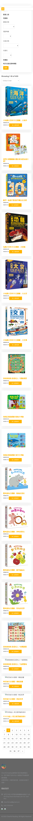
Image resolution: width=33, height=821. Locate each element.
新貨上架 (6, 14)
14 (4, 739)
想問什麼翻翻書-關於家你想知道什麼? (16, 160)
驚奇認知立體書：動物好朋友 (14, 493)
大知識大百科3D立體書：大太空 (15, 294)
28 (4, 747)
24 (16, 743)
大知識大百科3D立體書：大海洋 (15, 120)
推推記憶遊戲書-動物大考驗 (13, 417)
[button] (10, 81)
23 (12, 743)
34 (29, 747)
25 (20, 743)
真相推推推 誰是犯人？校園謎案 (15, 647)
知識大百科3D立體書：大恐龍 (14, 247)
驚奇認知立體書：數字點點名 (14, 570)
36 (14, 751)
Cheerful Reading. (12, 816)
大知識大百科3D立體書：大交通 (15, 340)
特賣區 (5, 60)
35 (10, 751)
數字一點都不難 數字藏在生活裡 (15, 200)
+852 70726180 (8, 805)
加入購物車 (15, 125)
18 (20, 739)
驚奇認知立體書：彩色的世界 (14, 608)
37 (18, 751)
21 (4, 743)
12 (24, 734)
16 (12, 739)
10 (16, 734)
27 (29, 743)
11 (20, 734)
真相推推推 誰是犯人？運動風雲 (15, 378)
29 (8, 747)
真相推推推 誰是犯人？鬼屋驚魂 (15, 664)
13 (29, 734)
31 (16, 747)
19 (24, 739)
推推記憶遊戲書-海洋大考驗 (13, 455)
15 (8, 739)
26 (24, 743)
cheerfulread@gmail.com (12, 802)
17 (16, 739)
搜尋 (5, 68)
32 (20, 747)
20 (29, 739)
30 (12, 747)
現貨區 (5, 18)
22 (8, 743)
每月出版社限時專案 (9, 63)
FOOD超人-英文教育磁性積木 (14, 716)
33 (24, 747)
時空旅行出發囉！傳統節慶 (13, 682)
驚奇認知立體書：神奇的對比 (14, 532)
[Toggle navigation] (2, 8)
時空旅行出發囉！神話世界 (13, 699)
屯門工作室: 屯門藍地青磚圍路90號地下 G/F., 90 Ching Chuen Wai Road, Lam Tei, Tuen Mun (17, 796)
